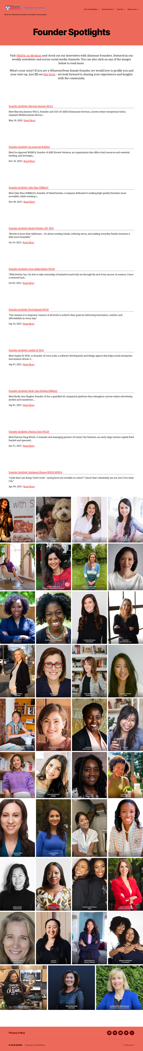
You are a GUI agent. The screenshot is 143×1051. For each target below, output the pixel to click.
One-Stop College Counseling (119, 1007)
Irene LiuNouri (125, 748)
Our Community (90, 9)
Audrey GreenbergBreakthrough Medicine (125, 907)
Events (120, 9)
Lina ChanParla (17, 748)
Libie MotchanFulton (53, 853)
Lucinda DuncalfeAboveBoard (17, 961)
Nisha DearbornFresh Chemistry (89, 961)
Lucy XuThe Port (53, 961)
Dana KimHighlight (89, 853)
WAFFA (19, 1045)
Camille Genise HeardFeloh (89, 907)
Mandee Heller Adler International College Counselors (53, 587)
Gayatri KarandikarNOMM (53, 795)
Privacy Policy (17, 1032)
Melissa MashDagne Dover (17, 907)
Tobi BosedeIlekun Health (89, 795)
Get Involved (107, 9)
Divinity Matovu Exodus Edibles (23, 1007)
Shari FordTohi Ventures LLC (125, 640)
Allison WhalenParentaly (17, 694)
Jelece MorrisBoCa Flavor (17, 640)
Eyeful (53, 640)
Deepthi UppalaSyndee (53, 539)
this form (49, 74)
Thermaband (125, 961)
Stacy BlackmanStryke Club (89, 694)
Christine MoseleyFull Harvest (89, 640)
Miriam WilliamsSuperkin (53, 748)
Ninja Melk (71, 1007)
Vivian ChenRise (17, 795)
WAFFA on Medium (28, 55)
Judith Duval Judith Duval (126, 539)
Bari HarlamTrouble (53, 694)
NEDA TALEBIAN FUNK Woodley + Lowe (90, 587)
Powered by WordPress (35, 1045)
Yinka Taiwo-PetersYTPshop (53, 907)
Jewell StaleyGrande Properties (126, 853)
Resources (132, 9)
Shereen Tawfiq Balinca (89, 539)
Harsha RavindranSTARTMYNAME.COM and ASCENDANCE (17, 539)
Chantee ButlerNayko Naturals (126, 795)
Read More (29, 120)
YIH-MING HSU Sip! (125, 587)
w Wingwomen (17, 587)
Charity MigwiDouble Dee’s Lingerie (89, 748)
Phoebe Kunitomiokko (125, 694)
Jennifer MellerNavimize (17, 853)
